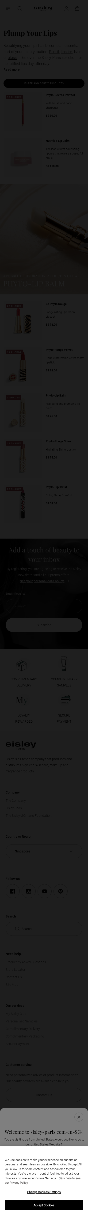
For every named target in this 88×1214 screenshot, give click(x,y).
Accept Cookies (44, 1205)
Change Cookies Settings (44, 1192)
